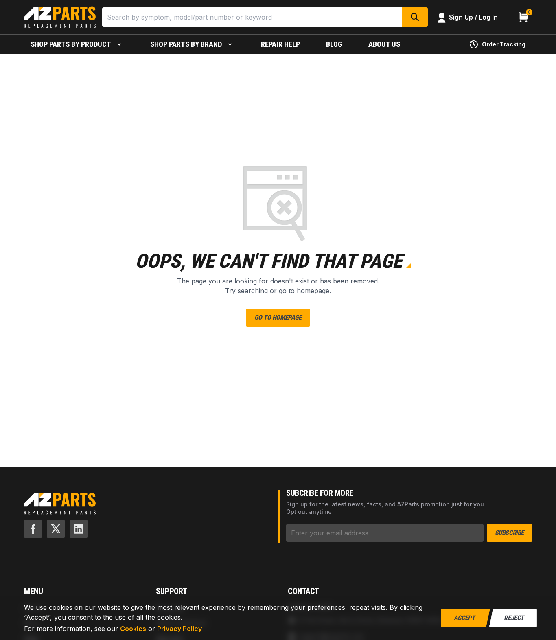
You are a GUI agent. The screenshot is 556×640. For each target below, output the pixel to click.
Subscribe (509, 533)
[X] (56, 529)
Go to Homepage (277, 317)
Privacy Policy (179, 629)
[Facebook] (33, 529)
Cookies (133, 629)
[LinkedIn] (79, 529)
